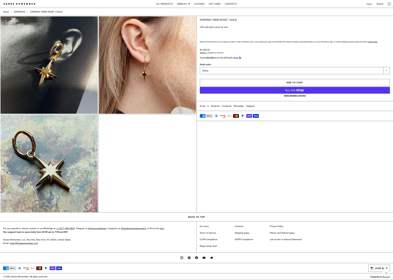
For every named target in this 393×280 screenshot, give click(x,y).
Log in (369, 4)
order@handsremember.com (24, 243)
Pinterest (215, 106)
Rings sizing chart (208, 246)
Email (202, 106)
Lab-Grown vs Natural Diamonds (286, 239)
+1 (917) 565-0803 (65, 228)
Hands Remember (20, 276)
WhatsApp (239, 106)
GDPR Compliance (244, 239)
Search (379, 4)
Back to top (196, 217)
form (162, 228)
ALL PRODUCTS (164, 4)
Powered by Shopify (380, 276)
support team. (373, 42)
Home (6, 12)
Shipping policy (242, 233)
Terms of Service (208, 233)
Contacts (239, 226)
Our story (204, 226)
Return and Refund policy (282, 233)
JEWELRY (182, 4)
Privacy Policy (276, 226)
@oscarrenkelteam (97, 228)
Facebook (226, 106)
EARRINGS (19, 12)
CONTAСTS (231, 4)
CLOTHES (199, 4)
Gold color (205, 64)
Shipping (203, 53)
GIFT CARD (215, 4)
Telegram (250, 106)
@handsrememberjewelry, (133, 228)
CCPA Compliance (208, 239)
